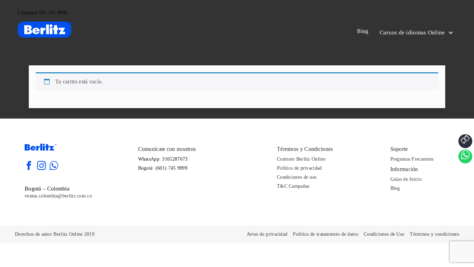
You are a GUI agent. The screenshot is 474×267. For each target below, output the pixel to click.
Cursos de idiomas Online (413, 32)
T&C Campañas (293, 186)
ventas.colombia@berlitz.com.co (58, 196)
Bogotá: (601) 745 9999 (163, 168)
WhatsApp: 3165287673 (163, 159)
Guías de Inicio (406, 179)
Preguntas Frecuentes (412, 159)
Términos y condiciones (434, 234)
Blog (362, 31)
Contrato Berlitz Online (301, 159)
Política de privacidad (299, 168)
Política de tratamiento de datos (325, 234)
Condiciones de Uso (384, 234)
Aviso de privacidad (267, 234)
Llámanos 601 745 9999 (42, 12)
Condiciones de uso (296, 177)
